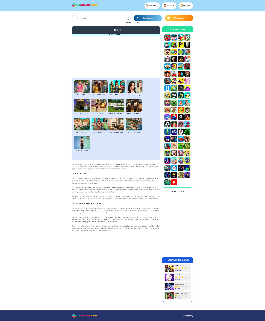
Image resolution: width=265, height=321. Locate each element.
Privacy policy (187, 316)
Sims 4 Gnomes (82, 113)
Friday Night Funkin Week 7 (181, 266)
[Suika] (181, 146)
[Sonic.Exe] (167, 139)
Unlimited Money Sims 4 (82, 95)
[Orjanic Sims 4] (82, 124)
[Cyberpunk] (187, 66)
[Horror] (167, 95)
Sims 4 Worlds (134, 132)
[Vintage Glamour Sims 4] (134, 105)
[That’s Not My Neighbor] (174, 153)
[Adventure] (174, 45)
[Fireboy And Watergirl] (181, 74)
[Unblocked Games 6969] (187, 168)
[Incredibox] (174, 95)
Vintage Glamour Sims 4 (134, 113)
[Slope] (187, 132)
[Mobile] (181, 103)
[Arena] (187, 52)
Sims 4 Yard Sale (116, 113)
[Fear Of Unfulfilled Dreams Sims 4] (100, 86)
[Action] (167, 45)
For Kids (187, 6)
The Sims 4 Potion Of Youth (99, 113)
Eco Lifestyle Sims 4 (100, 132)
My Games (179, 18)
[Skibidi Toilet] (181, 132)
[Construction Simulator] (181, 66)
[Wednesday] (187, 175)
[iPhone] (187, 95)
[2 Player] (174, 38)
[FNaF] (167, 81)
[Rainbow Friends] (174, 117)
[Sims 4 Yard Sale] (116, 105)
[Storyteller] (174, 146)
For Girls (170, 6)
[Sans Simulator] (167, 124)
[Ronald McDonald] (187, 117)
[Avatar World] (167, 59)
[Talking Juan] (167, 153)
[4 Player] (187, 38)
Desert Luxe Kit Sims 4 (116, 132)
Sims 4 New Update (135, 95)
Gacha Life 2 (179, 284)
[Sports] (181, 139)
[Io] (181, 95)
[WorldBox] (167, 182)
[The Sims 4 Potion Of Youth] (99, 105)
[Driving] (174, 74)
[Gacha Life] (187, 81)
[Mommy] (187, 103)
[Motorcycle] (167, 110)
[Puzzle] (167, 117)
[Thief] (187, 153)
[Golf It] (174, 88)
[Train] (181, 161)
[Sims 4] (167, 132)
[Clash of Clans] (174, 66)
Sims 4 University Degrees (117, 95)
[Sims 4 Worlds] (134, 124)
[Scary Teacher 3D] (174, 124)
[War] (181, 175)
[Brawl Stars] (167, 66)
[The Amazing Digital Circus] (181, 153)
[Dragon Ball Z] (167, 74)
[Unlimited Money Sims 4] (82, 86)
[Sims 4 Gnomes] (82, 105)
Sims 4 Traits (82, 151)
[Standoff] (187, 139)
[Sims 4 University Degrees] (117, 86)
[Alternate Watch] (187, 45)
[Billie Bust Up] (187, 59)
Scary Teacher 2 (181, 293)
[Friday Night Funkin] (174, 81)
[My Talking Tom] (187, 110)
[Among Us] (174, 52)
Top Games (148, 18)
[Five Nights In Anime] (187, 74)
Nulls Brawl (179, 275)
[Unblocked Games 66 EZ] (174, 168)
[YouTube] (174, 182)
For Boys (153, 6)
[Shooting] (187, 124)
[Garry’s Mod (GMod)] (167, 88)
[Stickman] (167, 146)
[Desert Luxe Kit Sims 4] (116, 124)
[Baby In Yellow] (174, 59)
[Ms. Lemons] (181, 110)
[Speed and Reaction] (174, 139)
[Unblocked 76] (167, 168)
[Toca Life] (174, 161)
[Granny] (181, 88)
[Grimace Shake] (187, 88)
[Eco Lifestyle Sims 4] (100, 124)
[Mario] (167, 103)
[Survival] (187, 146)
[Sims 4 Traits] (82, 142)
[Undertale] (174, 175)
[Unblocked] (187, 161)
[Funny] (181, 81)
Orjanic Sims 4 (82, 132)
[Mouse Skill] (174, 110)
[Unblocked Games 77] (167, 175)
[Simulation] (174, 132)
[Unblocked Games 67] (181, 168)
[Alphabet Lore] (181, 45)
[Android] (181, 52)
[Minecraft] (174, 103)
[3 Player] (181, 38)
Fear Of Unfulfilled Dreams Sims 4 (100, 95)
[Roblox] (181, 117)
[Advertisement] (116, 57)
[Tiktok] (167, 161)
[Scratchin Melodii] (181, 124)
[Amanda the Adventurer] (167, 52)
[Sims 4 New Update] (134, 86)
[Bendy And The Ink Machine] (181, 59)
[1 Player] (167, 38)
